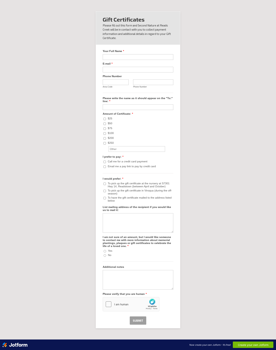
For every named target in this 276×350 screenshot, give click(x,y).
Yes (110, 250)
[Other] (108, 147)
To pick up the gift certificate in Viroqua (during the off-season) (140, 192)
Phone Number (112, 76)
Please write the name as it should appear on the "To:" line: (138, 100)
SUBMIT (138, 320)
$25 (110, 118)
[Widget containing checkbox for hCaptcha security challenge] (131, 304)
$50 (110, 123)
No (109, 255)
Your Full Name (113, 51)
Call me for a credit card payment (127, 161)
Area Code (107, 87)
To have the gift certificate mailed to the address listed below (140, 199)
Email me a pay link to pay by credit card (132, 166)
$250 (111, 142)
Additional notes (113, 266)
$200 (111, 137)
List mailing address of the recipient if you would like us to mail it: (137, 208)
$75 (110, 128)
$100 (111, 133)
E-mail (107, 63)
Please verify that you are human (125, 293)
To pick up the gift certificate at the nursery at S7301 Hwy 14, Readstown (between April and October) (139, 185)
